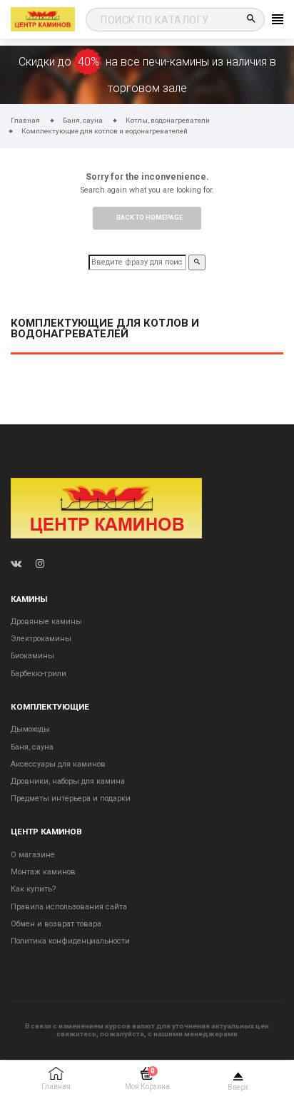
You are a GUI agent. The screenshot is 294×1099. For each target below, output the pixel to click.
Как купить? (33, 889)
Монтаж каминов (43, 871)
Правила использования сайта (69, 906)
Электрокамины (41, 638)
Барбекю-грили (38, 673)
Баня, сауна (32, 747)
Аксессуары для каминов (58, 764)
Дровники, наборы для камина (68, 781)
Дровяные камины (46, 621)
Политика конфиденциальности (70, 941)
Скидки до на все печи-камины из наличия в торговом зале (147, 75)
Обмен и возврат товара (56, 924)
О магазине (33, 854)
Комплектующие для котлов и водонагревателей (105, 329)
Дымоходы (30, 729)
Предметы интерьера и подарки (71, 798)
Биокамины (32, 655)
